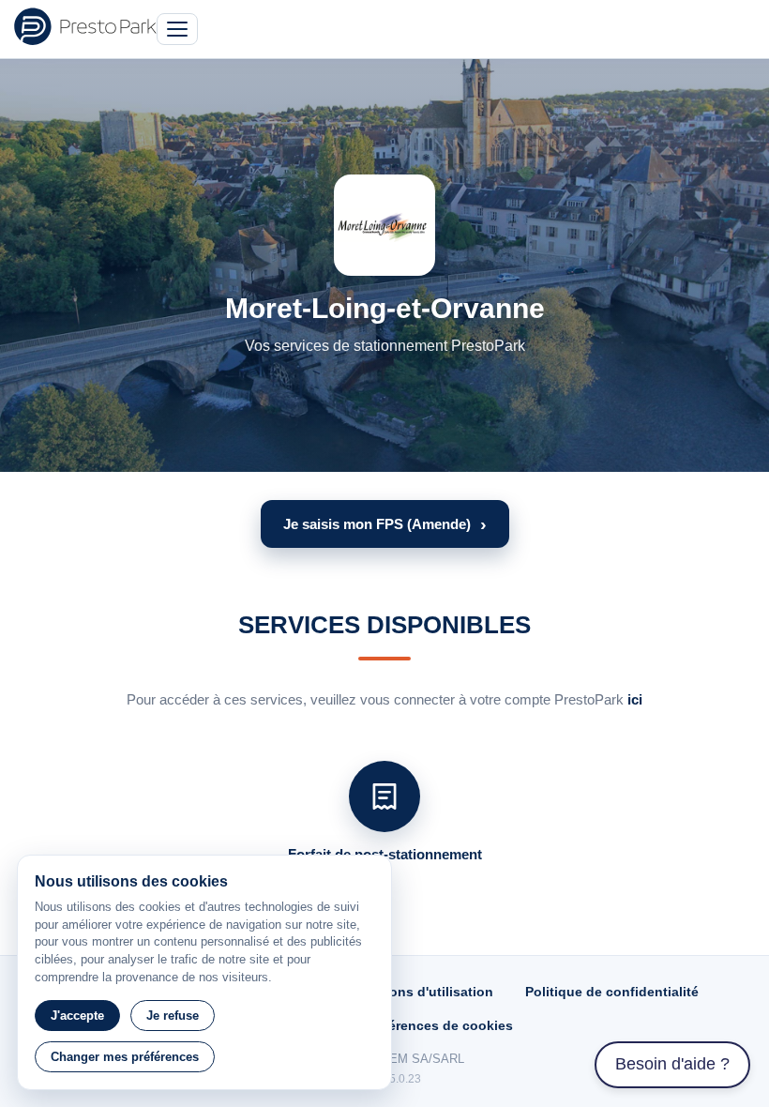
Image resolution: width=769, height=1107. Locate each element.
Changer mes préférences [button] (125, 1057)
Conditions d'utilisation (417, 991)
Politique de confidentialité (612, 991)
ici (634, 699)
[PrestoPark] (85, 26)
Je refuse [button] (172, 1015)
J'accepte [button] (77, 1015)
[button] (385, 524)
